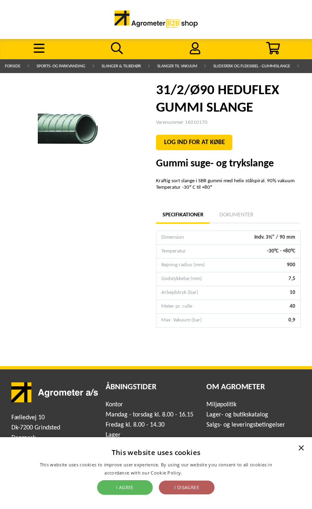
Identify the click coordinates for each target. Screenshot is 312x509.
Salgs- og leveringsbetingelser (245, 425)
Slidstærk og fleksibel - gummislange (251, 66)
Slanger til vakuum (177, 66)
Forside (12, 66)
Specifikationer (182, 215)
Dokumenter (236, 215)
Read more (196, 473)
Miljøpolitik (221, 404)
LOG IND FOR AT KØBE (194, 142)
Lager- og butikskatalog (237, 415)
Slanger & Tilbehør (121, 66)
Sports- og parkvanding (61, 66)
